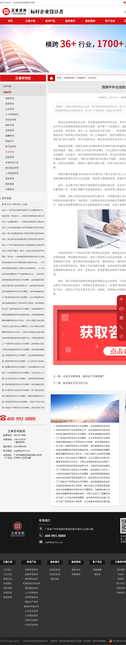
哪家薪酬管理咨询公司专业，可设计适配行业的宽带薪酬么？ (24, 320)
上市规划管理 (11, 173)
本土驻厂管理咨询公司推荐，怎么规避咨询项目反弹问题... (84, 501)
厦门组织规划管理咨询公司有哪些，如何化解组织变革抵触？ (24, 384)
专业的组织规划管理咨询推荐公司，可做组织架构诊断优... (84, 466)
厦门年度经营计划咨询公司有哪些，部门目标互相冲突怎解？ (24, 390)
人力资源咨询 (31, 593)
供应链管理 (10, 120)
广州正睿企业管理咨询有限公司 (35, 641)
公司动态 (7, 574)
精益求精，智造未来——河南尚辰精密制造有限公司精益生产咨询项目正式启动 (24, 216)
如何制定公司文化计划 (75, 383)
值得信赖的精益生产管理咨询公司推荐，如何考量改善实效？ (24, 303)
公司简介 (7, 570)
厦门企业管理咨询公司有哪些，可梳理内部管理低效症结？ (24, 379)
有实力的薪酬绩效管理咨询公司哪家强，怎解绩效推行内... (84, 489)
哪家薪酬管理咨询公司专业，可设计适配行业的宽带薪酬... (84, 454)
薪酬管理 (9, 136)
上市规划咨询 (31, 615)
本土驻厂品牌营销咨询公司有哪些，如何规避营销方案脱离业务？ (24, 309)
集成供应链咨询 (31, 606)
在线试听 (120, 588)
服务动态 (76, 570)
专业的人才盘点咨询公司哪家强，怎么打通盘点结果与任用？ (24, 326)
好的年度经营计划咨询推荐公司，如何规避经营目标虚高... (84, 430)
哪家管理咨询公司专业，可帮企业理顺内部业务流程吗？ (24, 332)
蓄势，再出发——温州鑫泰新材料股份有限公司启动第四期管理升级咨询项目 (24, 257)
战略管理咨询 (31, 574)
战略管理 (9, 98)
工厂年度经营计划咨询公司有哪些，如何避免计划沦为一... (84, 470)
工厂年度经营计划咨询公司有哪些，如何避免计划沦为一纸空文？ (24, 344)
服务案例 (90, 21)
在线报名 (120, 593)
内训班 (121, 579)
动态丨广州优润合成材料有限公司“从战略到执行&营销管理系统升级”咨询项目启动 (24, 210)
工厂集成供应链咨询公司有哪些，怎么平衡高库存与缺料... (84, 438)
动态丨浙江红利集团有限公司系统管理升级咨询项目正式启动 (24, 233)
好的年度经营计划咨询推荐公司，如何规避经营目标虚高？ (24, 286)
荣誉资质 (7, 588)
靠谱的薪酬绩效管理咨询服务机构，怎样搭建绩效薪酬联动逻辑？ (24, 315)
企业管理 (9, 109)
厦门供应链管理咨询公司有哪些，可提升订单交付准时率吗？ (24, 402)
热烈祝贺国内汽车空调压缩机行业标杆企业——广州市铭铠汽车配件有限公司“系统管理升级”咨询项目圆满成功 (24, 262)
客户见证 (110, 21)
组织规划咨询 (31, 588)
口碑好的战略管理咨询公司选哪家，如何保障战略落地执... (84, 474)
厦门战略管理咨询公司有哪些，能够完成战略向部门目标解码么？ (24, 396)
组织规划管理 (11, 168)
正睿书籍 (7, 86)
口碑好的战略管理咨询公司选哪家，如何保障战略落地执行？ (24, 349)
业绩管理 (9, 157)
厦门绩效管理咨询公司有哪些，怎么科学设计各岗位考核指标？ (24, 361)
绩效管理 (9, 125)
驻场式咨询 (54, 570)
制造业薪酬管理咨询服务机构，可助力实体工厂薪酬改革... (84, 493)
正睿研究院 (69, 78)
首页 (59, 78)
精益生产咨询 (31, 602)
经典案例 (76, 574)
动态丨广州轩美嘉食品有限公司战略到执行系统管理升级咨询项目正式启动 (24, 245)
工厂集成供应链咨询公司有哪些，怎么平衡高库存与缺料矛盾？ (24, 297)
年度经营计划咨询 (31, 583)
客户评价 (120, 583)
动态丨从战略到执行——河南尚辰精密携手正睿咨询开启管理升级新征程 (24, 222)
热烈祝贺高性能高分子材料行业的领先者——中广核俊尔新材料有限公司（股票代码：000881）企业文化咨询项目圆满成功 (24, 268)
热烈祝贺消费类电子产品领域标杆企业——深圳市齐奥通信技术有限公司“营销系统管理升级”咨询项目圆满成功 (24, 274)
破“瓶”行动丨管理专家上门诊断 (14, 204)
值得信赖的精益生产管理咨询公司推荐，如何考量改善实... (84, 442)
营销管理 (9, 130)
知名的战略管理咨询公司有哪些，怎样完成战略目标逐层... (84, 434)
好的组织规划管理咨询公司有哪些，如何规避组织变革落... (84, 426)
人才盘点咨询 (31, 611)
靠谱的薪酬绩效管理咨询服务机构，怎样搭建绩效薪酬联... (84, 450)
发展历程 (7, 593)
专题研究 (7, 92)
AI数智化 (9, 189)
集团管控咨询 (31, 579)
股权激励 (9, 184)
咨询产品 (50, 21)
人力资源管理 (11, 114)
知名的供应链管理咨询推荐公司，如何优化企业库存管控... (84, 478)
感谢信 (97, 574)
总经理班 (120, 570)
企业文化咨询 (31, 625)
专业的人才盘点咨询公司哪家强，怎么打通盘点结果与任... (84, 458)
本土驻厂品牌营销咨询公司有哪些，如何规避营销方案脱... (84, 446)
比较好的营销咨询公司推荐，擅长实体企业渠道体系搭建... (84, 486)
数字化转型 (10, 146)
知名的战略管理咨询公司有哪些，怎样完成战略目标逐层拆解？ (24, 291)
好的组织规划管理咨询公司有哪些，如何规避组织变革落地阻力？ (24, 280)
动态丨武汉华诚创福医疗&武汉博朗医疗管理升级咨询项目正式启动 (24, 228)
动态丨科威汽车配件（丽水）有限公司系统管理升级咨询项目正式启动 (24, 251)
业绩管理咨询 (31, 570)
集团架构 (7, 597)
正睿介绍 (7, 562)
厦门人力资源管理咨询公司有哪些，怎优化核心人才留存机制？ (24, 373)
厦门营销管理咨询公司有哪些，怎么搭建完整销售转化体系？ (24, 355)
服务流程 (55, 579)
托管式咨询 (54, 574)
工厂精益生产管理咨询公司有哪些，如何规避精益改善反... (84, 482)
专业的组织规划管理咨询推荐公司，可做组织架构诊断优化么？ (24, 338)
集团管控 (9, 104)
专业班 (121, 574)
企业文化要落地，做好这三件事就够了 (84, 376)
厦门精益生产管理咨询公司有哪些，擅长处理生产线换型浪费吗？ (24, 408)
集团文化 (7, 579)
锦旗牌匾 (97, 570)
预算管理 (9, 178)
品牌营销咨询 (31, 597)
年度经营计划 (11, 162)
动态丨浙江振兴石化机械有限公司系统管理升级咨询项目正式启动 (24, 239)
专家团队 (7, 583)
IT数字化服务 (31, 620)
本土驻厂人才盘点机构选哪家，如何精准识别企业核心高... (84, 497)
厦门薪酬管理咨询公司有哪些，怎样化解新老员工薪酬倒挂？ (24, 367)
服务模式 (70, 21)
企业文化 (9, 152)
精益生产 (9, 141)
